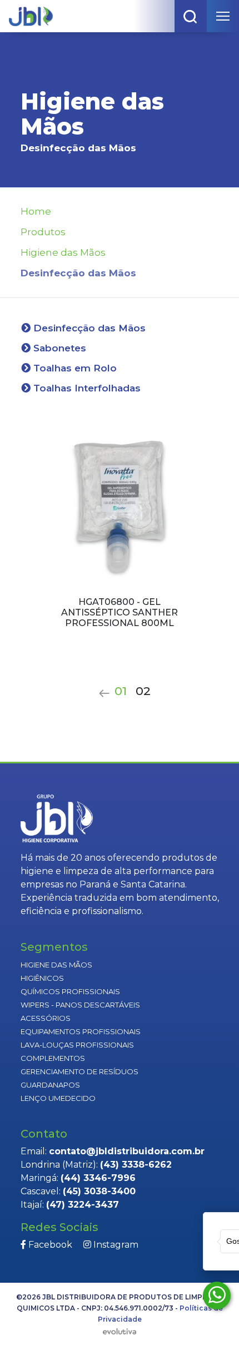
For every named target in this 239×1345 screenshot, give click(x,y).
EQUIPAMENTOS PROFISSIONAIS (81, 1031)
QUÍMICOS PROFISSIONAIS (70, 991)
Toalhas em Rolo (74, 368)
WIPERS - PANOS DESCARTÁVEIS (80, 1004)
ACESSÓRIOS (46, 1018)
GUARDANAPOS (50, 1084)
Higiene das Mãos (63, 252)
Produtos (43, 231)
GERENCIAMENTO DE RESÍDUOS (79, 1071)
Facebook (49, 1244)
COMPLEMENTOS (53, 1058)
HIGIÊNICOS (42, 978)
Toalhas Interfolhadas (86, 388)
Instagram (114, 1244)
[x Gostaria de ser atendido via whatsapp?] (217, 1295)
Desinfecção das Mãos (88, 328)
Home (36, 211)
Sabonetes (58, 348)
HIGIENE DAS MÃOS (56, 964)
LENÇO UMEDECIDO (58, 1098)
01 (120, 691)
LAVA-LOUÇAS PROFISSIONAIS (77, 1044)
